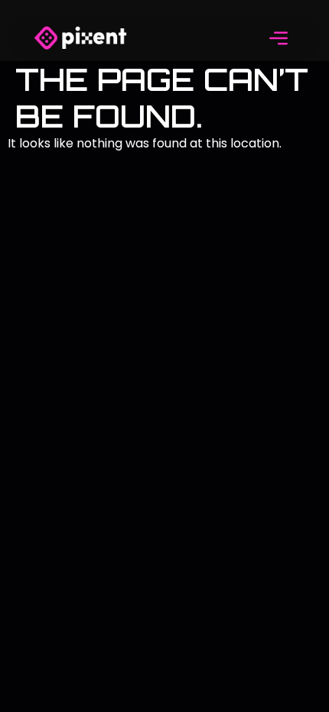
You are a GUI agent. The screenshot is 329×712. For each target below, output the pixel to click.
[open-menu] (278, 40)
